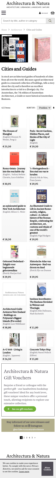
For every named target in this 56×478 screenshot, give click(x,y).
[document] (28, 469)
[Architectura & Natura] (28, 4)
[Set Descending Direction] (54, 107)
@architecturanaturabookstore (28, 429)
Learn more (24, 471)
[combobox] (23, 21)
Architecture (16, 29)
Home (4, 29)
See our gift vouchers (22, 409)
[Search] (50, 21)
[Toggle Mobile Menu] (20, 13)
